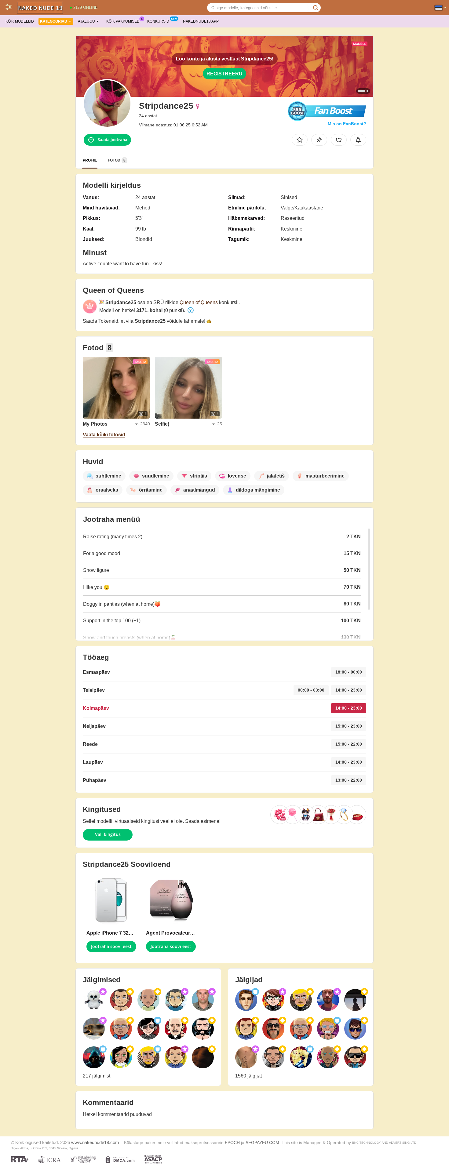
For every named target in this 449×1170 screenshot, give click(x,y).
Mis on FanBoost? (347, 123)
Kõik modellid (19, 21)
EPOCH (232, 1142)
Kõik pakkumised (123, 21)
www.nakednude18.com (95, 1142)
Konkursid (158, 21)
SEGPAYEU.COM (262, 1142)
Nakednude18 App (201, 21)
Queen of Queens (199, 302)
